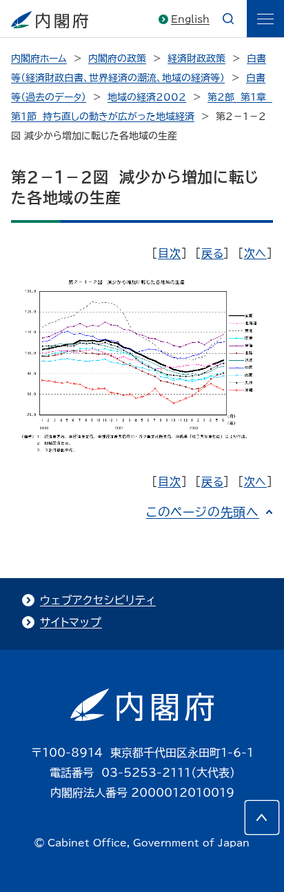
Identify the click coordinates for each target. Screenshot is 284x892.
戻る (212, 253)
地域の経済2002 (147, 97)
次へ (255, 253)
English (190, 19)
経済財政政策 (196, 58)
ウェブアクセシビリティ (98, 600)
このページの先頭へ (202, 512)
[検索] (228, 18)
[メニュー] (265, 18)
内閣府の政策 (117, 58)
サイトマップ (71, 622)
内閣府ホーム (39, 58)
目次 (169, 253)
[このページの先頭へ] (261, 817)
